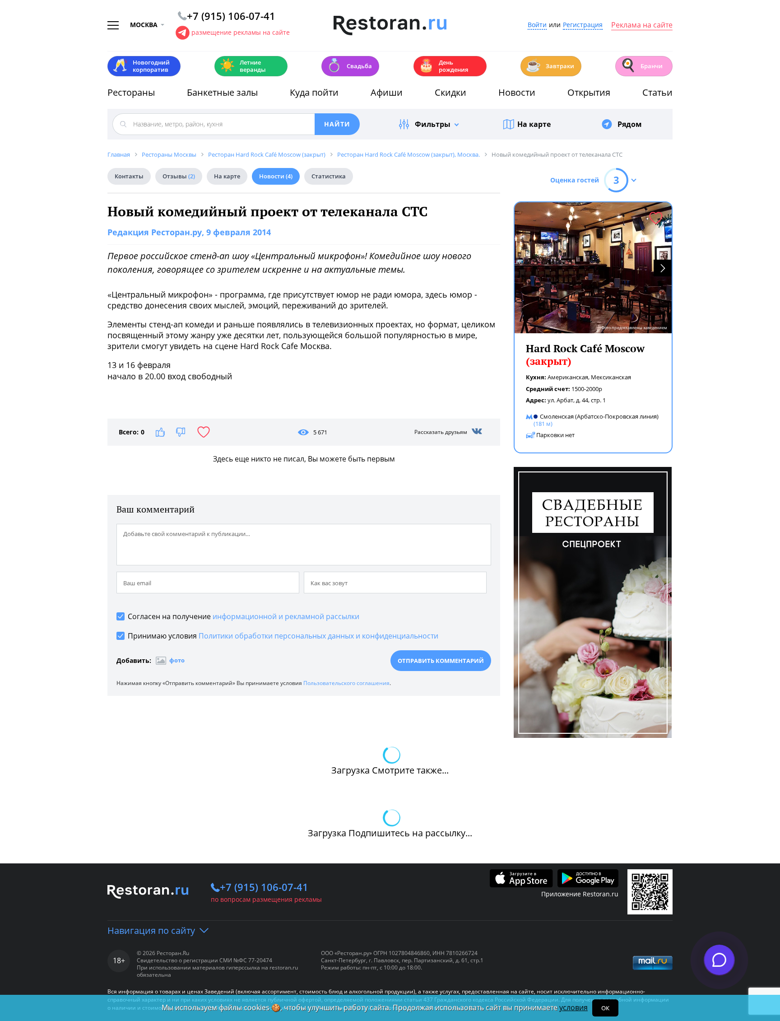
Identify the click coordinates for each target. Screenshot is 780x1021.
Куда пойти (314, 92)
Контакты (129, 176)
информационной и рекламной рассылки (286, 616)
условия (573, 1007)
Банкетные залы (222, 92)
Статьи (657, 92)
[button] (663, 268)
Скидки (450, 92)
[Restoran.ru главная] (390, 25)
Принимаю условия (283, 636)
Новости (516, 92)
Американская (568, 377)
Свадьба (349, 65)
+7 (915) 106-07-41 (264, 887)
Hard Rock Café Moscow (585, 354)
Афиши (387, 92)
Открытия (588, 92)
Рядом (630, 124)
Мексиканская (611, 377)
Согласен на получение (243, 616)
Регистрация (583, 25)
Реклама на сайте (642, 25)
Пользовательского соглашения (346, 683)
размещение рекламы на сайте (240, 32)
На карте (534, 124)
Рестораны (131, 92)
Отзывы (178, 176)
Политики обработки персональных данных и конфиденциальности (318, 636)
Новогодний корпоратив (141, 66)
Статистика (328, 176)
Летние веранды (242, 66)
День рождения (443, 66)
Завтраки (549, 65)
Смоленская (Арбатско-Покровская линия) (599, 416)
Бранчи (641, 65)
